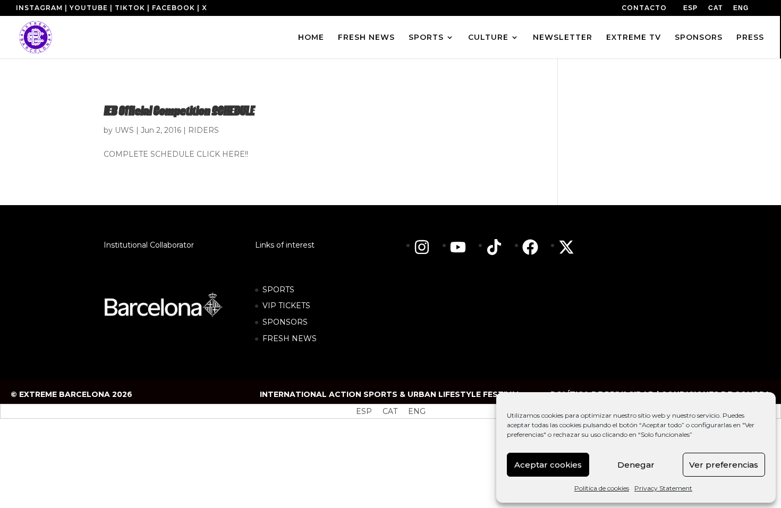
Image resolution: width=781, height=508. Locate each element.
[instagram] (427, 247)
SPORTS (426, 37)
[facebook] (535, 247)
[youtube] (463, 247)
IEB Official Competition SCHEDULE (179, 112)
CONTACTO (644, 8)
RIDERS (203, 130)
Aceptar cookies (548, 465)
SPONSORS (699, 37)
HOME (311, 37)
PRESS (750, 37)
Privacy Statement (663, 488)
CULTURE (488, 37)
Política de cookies (601, 488)
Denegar (636, 465)
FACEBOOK (173, 8)
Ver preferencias (723, 465)
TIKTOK (130, 8)
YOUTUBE (89, 8)
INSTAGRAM (39, 8)
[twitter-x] (569, 247)
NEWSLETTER (562, 37)
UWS (124, 130)
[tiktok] (499, 247)
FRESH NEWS (366, 37)
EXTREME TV (633, 37)
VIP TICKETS (286, 305)
